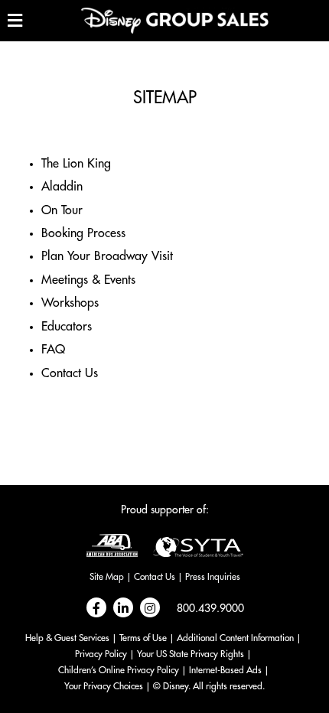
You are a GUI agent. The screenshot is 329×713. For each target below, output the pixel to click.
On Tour (62, 210)
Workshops (70, 303)
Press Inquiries (212, 576)
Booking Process (83, 233)
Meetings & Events (88, 280)
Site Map (107, 576)
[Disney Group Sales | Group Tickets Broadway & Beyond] (175, 21)
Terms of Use (143, 638)
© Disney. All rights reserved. (209, 686)
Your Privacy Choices (103, 686)
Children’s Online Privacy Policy (118, 670)
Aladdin (62, 187)
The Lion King (76, 164)
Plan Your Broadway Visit (107, 256)
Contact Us (69, 373)
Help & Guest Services (67, 638)
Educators (66, 327)
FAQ (53, 349)
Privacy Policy (101, 654)
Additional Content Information (235, 638)
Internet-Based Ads (225, 670)
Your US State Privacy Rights (190, 654)
